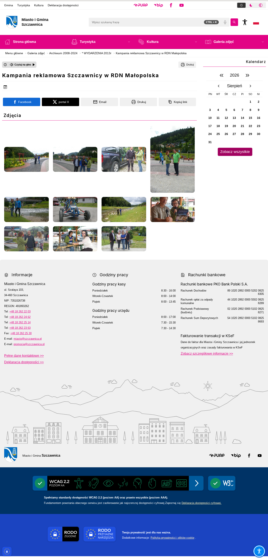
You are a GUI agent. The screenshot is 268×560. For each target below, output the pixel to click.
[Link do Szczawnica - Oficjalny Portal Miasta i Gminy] (10, 454)
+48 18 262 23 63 (20, 327)
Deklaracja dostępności (63, 5)
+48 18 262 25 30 (21, 333)
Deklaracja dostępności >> (24, 362)
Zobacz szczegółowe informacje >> (207, 353)
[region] (234, 113)
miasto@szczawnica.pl (28, 338)
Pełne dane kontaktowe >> (24, 355)
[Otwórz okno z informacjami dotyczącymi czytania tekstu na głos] (5, 65)
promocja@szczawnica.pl (29, 344)
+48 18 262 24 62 (20, 317)
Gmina (8, 5)
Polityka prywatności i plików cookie (172, 537)
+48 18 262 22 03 (20, 311)
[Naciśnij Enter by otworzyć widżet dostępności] (244, 22)
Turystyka (23, 5)
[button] (140, 5)
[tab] (241, 5)
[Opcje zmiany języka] (256, 22)
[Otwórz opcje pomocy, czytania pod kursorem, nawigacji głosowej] (259, 551)
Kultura (39, 5)
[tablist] (251, 5)
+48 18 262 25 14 (20, 322)
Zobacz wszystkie (235, 152)
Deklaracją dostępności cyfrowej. (202, 503)
